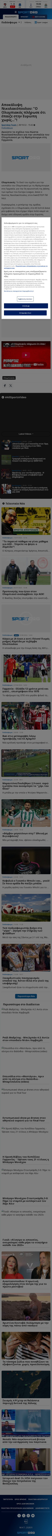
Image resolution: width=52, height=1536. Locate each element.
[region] (26, 268)
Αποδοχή (26, 306)
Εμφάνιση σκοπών (25, 299)
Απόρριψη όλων (25, 313)
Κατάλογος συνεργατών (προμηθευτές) (19, 291)
